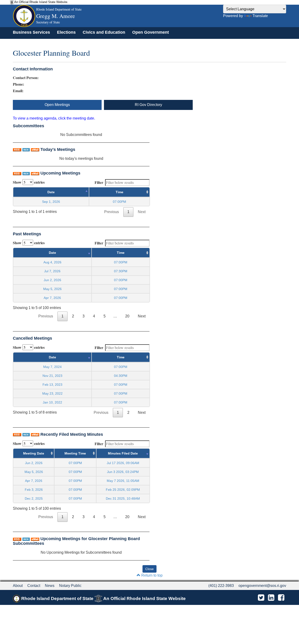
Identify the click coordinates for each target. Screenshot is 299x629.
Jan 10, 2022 (52, 402)
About (18, 586)
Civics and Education (104, 32)
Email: (18, 90)
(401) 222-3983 (221, 586)
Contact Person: (26, 77)
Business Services (31, 32)
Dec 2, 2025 (34, 498)
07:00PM (75, 463)
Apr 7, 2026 (52, 298)
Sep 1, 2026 (51, 202)
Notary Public (70, 586)
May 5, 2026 (52, 289)
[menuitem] (31, 32)
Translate (260, 16)
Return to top (151, 575)
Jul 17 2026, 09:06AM (123, 463)
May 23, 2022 (52, 393)
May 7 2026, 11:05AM (123, 481)
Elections (66, 32)
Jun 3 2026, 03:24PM (123, 472)
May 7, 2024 (52, 367)
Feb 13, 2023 (52, 384)
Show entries (29, 182)
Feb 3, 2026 (34, 489)
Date (51, 192)
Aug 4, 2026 (52, 262)
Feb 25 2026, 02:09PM (123, 489)
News (49, 586)
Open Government (150, 32)
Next (142, 212)
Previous (111, 212)
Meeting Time (75, 453)
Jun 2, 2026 (52, 280)
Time (119, 192)
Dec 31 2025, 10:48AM (123, 498)
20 (127, 316)
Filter (99, 182)
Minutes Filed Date (123, 453)
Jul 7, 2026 (52, 271)
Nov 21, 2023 (52, 376)
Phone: (18, 84)
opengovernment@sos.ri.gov (262, 586)
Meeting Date (33, 453)
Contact (33, 586)
